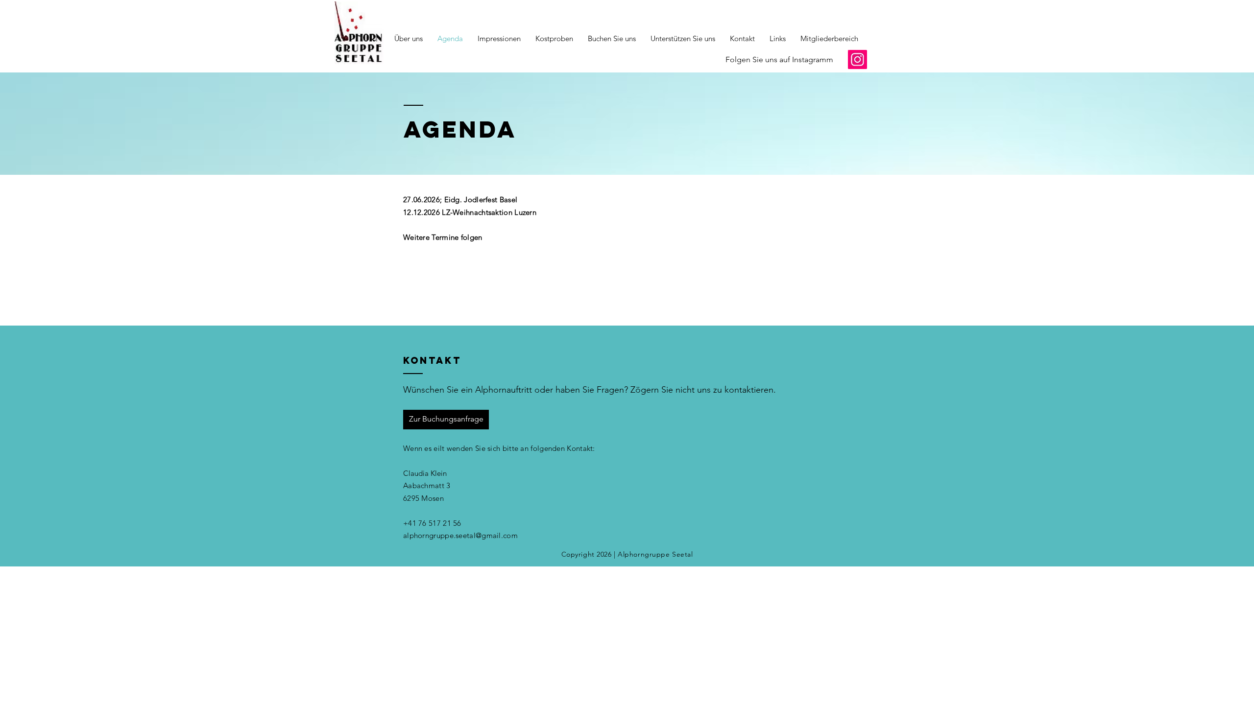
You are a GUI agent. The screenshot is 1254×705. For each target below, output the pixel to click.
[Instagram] (857, 59)
